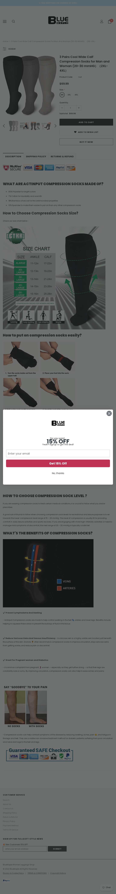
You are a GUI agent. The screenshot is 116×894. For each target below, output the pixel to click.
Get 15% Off (58, 463)
